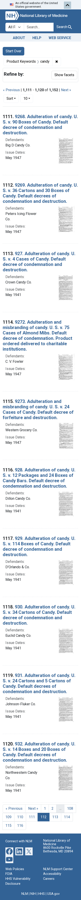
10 (28, 98)
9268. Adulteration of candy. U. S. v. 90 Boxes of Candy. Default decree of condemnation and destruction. (40, 124)
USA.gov (53, 894)
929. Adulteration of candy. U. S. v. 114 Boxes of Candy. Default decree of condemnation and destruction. (39, 546)
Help (36, 38)
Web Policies (14, 869)
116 (20, 825)
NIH (33, 894)
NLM (24, 894)
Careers (48, 879)
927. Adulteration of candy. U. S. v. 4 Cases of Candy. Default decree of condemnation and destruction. (39, 261)
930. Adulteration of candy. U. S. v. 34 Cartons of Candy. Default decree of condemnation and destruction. (39, 615)
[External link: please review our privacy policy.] (9, 851)
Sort (10, 98)
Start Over (13, 51)
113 (55, 817)
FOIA (8, 874)
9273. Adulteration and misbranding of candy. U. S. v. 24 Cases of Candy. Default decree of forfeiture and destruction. (38, 409)
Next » (66, 90)
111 (32, 817)
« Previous (11, 90)
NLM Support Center (58, 869)
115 (8, 825)
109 (8, 817)
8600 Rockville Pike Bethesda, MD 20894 (58, 849)
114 (67, 817)
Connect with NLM (18, 841)
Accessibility (52, 874)
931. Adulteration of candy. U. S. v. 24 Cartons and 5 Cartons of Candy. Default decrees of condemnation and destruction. (39, 683)
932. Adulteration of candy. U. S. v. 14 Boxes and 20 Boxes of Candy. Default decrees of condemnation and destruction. (39, 752)
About (19, 38)
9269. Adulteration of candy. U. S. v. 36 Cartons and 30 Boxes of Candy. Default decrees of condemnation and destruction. (40, 193)
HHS (41, 894)
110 (20, 817)
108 (70, 808)
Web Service (60, 38)
